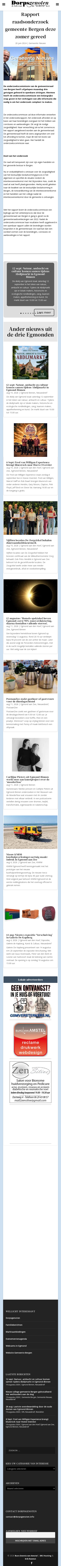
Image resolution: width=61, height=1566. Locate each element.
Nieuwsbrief (41, 392)
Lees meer (44, 312)
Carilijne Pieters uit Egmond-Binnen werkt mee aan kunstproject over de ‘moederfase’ (27, 779)
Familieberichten (14, 1324)
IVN (23, 1412)
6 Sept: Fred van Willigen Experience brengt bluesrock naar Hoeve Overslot (29, 464)
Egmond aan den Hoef (31, 467)
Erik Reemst (30, 1559)
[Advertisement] (30, 1125)
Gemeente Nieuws (37, 43)
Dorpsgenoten (13, 1318)
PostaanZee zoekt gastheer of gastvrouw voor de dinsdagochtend (30, 700)
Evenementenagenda (16, 1338)
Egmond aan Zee (28, 704)
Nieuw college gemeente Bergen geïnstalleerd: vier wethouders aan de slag (29, 1393)
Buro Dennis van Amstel (26, 1555)
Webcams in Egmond (16, 1345)
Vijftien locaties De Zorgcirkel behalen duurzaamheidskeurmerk (29, 541)
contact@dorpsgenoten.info (20, 1516)
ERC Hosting (45, 1555)
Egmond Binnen (28, 392)
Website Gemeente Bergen (19, 1352)
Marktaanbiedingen (16, 1331)
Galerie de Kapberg (15, 943)
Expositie (45, 940)
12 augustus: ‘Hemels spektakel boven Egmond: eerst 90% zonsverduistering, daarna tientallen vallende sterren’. (29, 621)
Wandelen (40, 1412)
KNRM (39, 862)
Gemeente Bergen (29, 1397)
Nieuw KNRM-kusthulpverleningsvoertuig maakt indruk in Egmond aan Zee (26, 857)
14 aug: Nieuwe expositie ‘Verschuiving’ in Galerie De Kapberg (29, 936)
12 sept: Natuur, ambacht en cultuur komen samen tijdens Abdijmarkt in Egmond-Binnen (31, 272)
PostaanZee (12, 707)
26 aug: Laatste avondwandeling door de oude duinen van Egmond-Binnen (29, 1407)
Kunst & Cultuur (32, 943)
